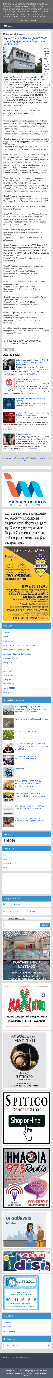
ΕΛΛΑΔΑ (7, 863)
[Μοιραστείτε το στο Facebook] (12, 349)
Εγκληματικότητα (10, 658)
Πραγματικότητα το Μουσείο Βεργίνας (31, 719)
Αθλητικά (7, 679)
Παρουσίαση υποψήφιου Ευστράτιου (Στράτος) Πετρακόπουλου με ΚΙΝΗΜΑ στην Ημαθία (31, 746)
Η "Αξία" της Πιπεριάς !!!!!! (26, 731)
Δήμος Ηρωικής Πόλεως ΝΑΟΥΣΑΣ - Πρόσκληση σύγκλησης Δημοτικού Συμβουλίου (26, 41)
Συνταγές (7, 667)
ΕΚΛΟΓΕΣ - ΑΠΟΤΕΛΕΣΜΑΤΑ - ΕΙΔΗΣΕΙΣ (19, 645)
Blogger (45, 1371)
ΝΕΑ (5, 868)
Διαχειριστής (22, 34)
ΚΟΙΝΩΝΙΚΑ (8, 641)
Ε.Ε (4, 855)
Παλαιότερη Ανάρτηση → (39, 458)
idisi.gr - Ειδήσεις (25, 1371)
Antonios (7, 1322)
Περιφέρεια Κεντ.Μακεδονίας (16, 650)
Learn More (23, 21)
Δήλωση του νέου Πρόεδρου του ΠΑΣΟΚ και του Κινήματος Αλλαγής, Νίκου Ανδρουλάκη (32, 362)
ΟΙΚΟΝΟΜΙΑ (8, 692)
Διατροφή (7, 671)
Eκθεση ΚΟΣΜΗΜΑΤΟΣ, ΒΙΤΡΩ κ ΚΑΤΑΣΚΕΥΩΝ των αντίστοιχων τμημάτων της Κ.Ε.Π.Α (28, 783)
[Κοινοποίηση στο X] (10, 349)
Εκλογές (6, 859)
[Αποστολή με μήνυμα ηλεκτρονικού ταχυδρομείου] (4, 349)
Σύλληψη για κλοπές (24, 434)
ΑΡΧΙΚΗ (6, 633)
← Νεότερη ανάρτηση (12, 458)
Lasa (31, 1373)
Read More (33, 374)
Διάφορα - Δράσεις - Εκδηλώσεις (17, 654)
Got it (34, 21)
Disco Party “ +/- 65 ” (23, 769)
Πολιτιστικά (8, 684)
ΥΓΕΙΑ (5, 637)
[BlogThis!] (7, 349)
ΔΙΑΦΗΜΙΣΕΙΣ (9, 688)
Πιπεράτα (7, 662)
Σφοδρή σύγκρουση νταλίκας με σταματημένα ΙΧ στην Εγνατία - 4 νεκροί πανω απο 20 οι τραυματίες (31, 709)
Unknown (7, 1327)
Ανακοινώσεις (9, 675)
